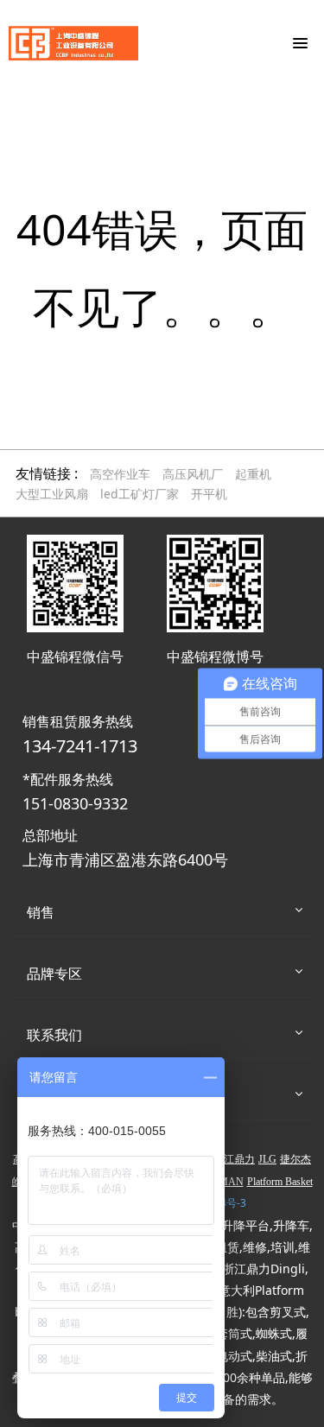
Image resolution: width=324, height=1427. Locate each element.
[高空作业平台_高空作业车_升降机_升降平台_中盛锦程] (73, 43)
